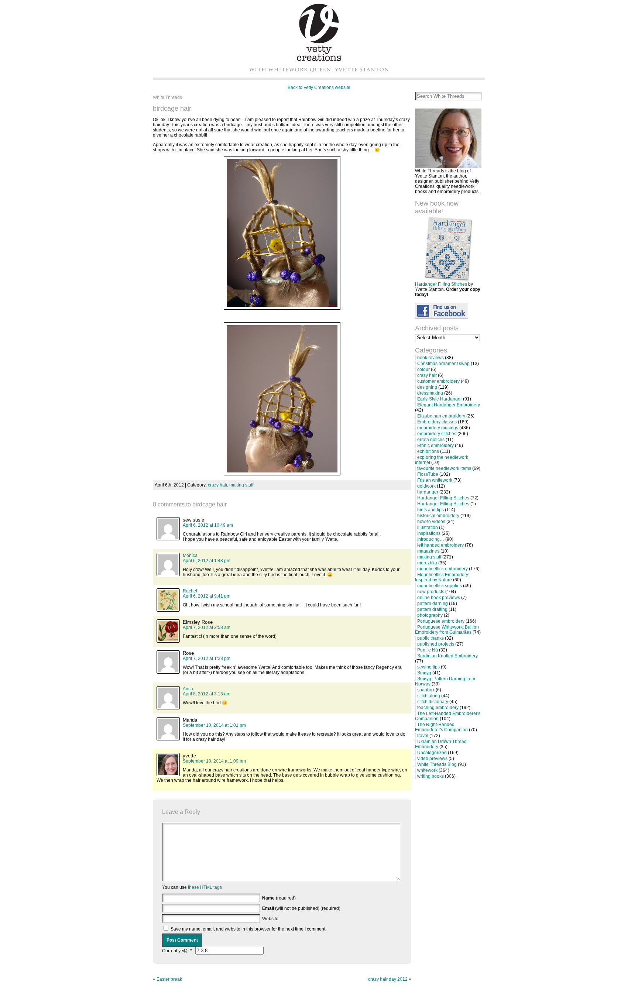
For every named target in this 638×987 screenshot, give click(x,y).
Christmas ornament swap (443, 363)
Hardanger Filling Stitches (441, 284)
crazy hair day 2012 (388, 979)
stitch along (428, 695)
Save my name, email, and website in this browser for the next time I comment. (248, 929)
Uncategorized (432, 752)
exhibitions (428, 451)
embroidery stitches (436, 433)
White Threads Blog (437, 764)
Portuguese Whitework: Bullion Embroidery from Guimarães (447, 630)
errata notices (431, 439)
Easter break (169, 979)
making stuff (241, 485)
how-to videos (431, 521)
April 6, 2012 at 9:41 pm (206, 596)
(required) (279, 898)
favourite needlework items (444, 468)
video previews (432, 758)
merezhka (427, 562)
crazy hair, (218, 485)
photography (430, 615)
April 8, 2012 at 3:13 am (206, 694)
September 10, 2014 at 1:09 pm (214, 761)
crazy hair (427, 375)
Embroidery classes (437, 421)
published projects (435, 644)
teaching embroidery (438, 707)
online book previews (438, 597)
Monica (190, 555)
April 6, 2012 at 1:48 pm (206, 560)
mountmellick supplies (439, 585)
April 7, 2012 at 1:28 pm (206, 658)
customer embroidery (438, 381)
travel (422, 735)
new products (430, 591)
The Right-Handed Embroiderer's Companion (441, 727)
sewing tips (428, 667)
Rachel (190, 591)
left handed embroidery (440, 545)
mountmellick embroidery (442, 568)
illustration (427, 527)
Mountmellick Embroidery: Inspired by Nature (442, 577)
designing (427, 387)
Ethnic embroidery (435, 445)
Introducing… (430, 539)
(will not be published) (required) (301, 908)
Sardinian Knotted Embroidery (447, 655)
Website (270, 918)
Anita (188, 688)
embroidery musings (437, 427)
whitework (427, 770)
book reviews (430, 357)
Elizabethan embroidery (441, 416)
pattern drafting (432, 609)
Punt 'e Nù (427, 650)
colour (423, 369)
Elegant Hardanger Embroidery (448, 404)
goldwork (426, 486)
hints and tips (430, 509)
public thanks (430, 638)
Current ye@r (177, 950)
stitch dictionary (432, 701)
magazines (428, 551)
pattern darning (432, 603)
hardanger (427, 492)
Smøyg (424, 672)
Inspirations (428, 533)
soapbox (426, 689)
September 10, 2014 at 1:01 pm (214, 725)
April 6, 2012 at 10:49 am (208, 525)
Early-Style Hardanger (439, 399)
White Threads (167, 97)
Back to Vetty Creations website (319, 87)
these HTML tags (205, 887)
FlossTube (427, 474)
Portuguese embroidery (440, 621)
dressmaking (430, 393)
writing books (430, 776)
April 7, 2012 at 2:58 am (206, 627)
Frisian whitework (434, 480)
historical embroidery (438, 515)
